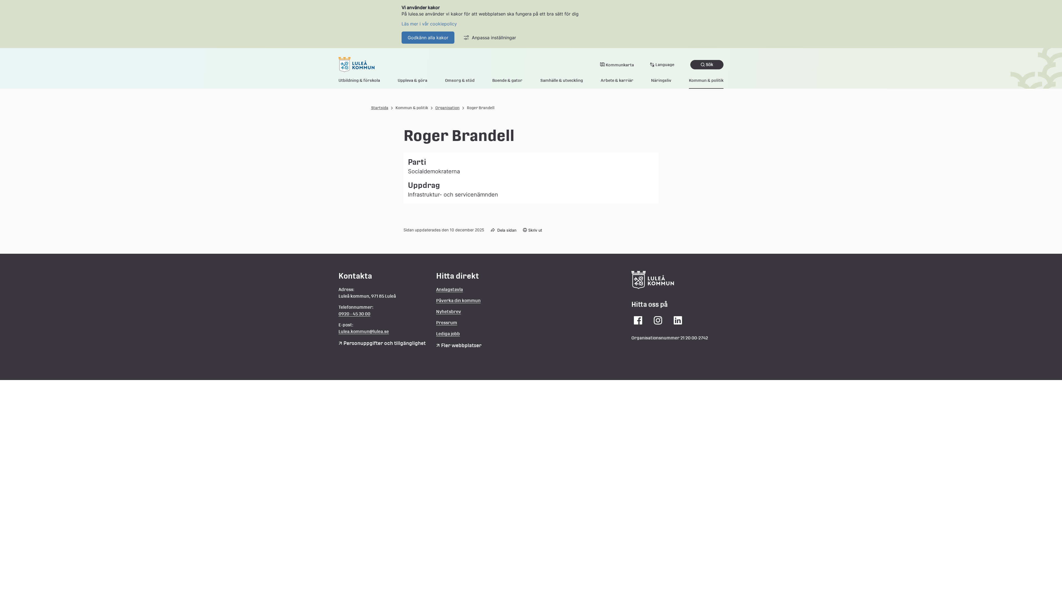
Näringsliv (661, 80)
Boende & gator (507, 80)
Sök (709, 64)
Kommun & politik (706, 80)
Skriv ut (535, 230)
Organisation (447, 108)
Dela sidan (506, 230)
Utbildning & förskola (359, 80)
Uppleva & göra (412, 80)
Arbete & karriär (617, 80)
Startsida (379, 108)
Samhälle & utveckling (561, 80)
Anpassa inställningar (494, 37)
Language (664, 64)
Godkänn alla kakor (428, 37)
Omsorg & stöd (460, 80)
